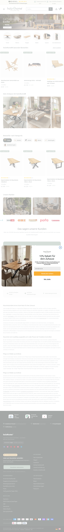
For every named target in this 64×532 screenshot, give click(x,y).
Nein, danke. (47, 279)
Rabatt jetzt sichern (47, 273)
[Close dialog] (60, 247)
